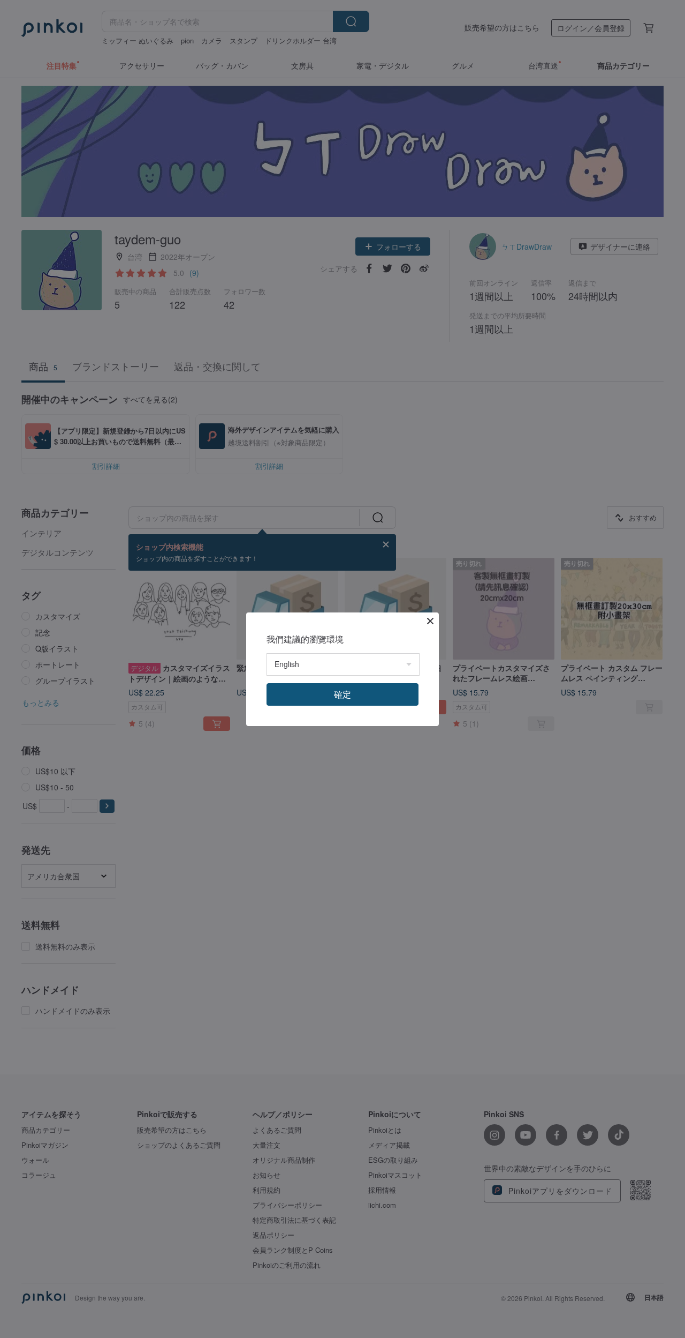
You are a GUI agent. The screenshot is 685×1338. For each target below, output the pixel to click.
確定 (342, 694)
